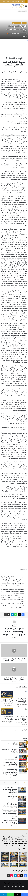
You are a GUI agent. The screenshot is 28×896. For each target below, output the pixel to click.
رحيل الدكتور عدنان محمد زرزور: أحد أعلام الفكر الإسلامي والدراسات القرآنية (9, 804)
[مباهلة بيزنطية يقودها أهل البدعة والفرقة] (23, 751)
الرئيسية (24, 11)
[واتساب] (15, 614)
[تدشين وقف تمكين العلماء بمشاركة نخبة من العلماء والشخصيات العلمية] (5, 859)
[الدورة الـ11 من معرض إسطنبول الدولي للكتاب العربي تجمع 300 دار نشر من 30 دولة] (22, 821)
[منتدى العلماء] (18, 6)
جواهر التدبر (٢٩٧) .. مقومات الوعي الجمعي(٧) (8, 718)
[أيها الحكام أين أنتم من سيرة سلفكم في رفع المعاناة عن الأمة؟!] (21, 694)
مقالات (19, 11)
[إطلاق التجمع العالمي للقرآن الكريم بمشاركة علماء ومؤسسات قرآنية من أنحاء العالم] (22, 812)
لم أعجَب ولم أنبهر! (12, 743)
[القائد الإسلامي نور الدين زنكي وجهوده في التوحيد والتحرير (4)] (7, 694)
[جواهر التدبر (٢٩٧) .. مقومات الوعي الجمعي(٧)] (7, 711)
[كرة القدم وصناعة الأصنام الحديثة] (23, 758)
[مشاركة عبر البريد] (8, 614)
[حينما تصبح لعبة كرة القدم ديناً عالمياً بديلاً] (23, 765)
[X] (19, 614)
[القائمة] (26, 6)
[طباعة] (5, 614)
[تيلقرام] (12, 614)
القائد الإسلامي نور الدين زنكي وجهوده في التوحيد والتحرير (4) (7, 700)
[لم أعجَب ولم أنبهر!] (23, 745)
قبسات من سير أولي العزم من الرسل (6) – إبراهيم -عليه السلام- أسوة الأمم (21, 719)
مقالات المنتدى (17, 23)
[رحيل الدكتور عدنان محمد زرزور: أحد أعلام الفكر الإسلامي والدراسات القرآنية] (22, 805)
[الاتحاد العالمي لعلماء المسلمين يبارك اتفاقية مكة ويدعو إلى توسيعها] (14, 865)
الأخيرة (23, 783)
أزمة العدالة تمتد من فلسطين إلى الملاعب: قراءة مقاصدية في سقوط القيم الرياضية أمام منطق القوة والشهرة (9, 772)
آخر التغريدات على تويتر (20, 730)
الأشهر (14, 783)
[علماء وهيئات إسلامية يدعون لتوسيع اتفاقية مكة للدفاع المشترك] (23, 865)
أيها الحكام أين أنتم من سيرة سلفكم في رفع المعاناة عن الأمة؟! (21, 700)
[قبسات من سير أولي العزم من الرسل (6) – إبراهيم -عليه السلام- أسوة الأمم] (21, 711)
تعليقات (5, 783)
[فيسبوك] (23, 614)
